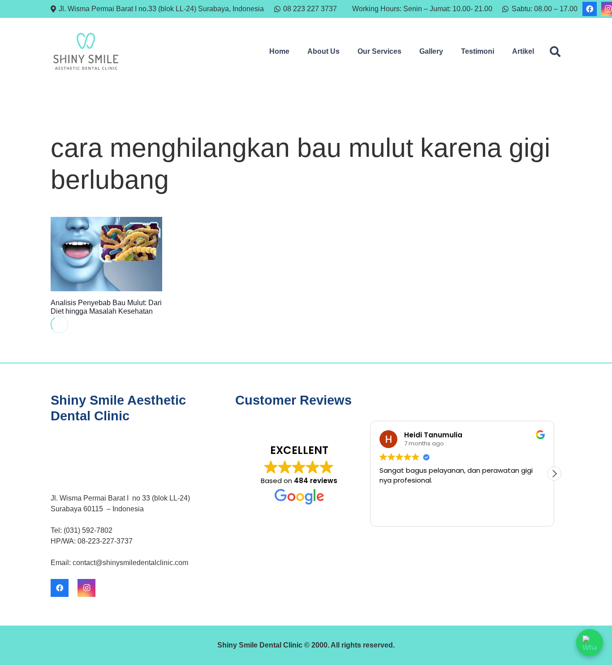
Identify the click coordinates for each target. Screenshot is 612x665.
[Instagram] (86, 588)
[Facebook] (589, 9)
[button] (344, 51)
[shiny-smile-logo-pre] (86, 51)
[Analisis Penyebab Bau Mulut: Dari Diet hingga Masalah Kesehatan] (106, 254)
